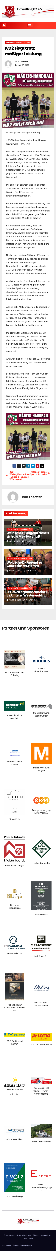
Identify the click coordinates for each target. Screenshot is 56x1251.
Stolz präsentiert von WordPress (18, 1235)
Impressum (6, 1245)
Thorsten (23, 61)
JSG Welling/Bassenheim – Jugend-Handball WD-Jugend (19, 476)
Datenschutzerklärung (22, 1245)
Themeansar (28, 1239)
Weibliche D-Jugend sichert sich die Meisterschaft (28, 535)
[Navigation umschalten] (30, 25)
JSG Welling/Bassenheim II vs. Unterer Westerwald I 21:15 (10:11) (27, 595)
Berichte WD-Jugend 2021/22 (18, 42)
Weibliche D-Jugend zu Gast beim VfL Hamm (24, 564)
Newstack (44, 1235)
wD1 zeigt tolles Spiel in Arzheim (38, 473)
